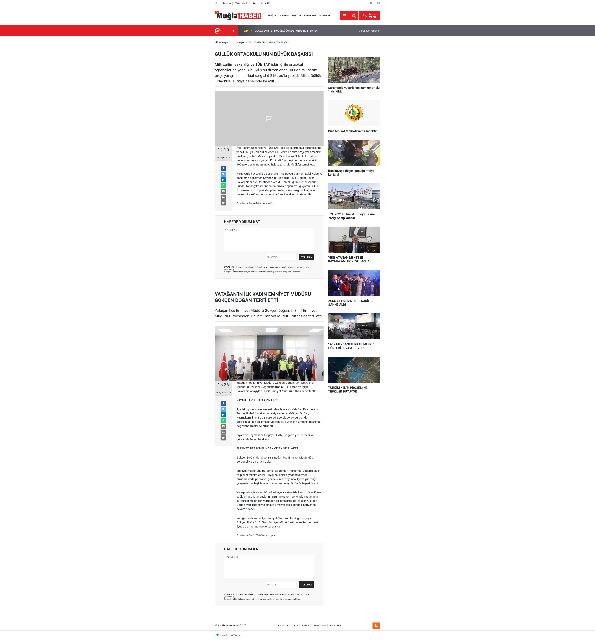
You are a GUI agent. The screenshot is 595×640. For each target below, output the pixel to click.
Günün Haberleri (242, 3)
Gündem (324, 15)
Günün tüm (369, 30)
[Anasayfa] (216, 3)
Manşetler (226, 3)
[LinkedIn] (223, 179)
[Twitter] (223, 174)
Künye (295, 625)
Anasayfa (283, 625)
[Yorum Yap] (223, 202)
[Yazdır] (223, 197)
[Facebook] (223, 168)
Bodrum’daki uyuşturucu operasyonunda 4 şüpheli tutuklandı (286, 30)
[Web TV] (371, 3)
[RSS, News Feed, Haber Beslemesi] (376, 625)
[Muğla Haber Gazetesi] (238, 15)
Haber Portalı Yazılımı (230, 635)
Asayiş (284, 15)
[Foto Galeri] (378, 3)
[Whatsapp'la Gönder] (223, 185)
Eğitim (296, 15)
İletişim (305, 625)
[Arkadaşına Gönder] (223, 191)
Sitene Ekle (266, 3)
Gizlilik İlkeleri (319, 625)
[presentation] (226, 31)
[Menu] (345, 16)
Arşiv (255, 3)
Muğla (272, 15)
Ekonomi (310, 15)
